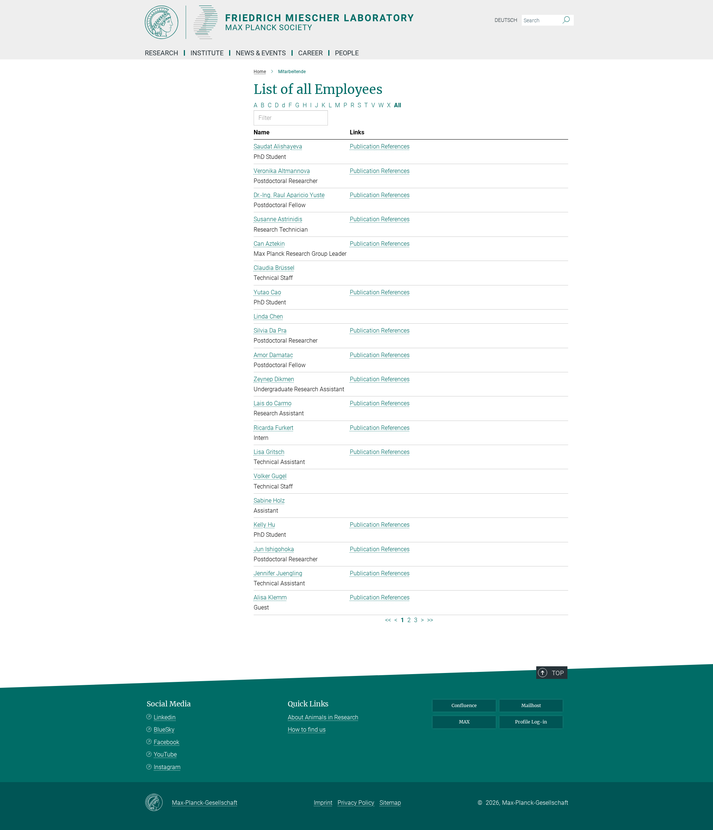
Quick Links (308, 704)
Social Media (169, 704)
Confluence (464, 705)
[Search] (566, 20)
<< (388, 620)
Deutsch (506, 20)
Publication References (380, 146)
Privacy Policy (356, 802)
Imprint (323, 802)
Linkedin (165, 717)
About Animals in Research (323, 717)
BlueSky (164, 729)
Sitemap (390, 802)
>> (430, 620)
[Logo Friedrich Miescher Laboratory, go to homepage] (284, 22)
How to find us (307, 729)
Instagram (167, 767)
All (397, 105)
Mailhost (531, 705)
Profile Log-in (531, 722)
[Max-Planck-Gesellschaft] (158, 803)
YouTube (165, 754)
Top (558, 673)
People (347, 53)
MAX (464, 722)
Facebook (166, 742)
